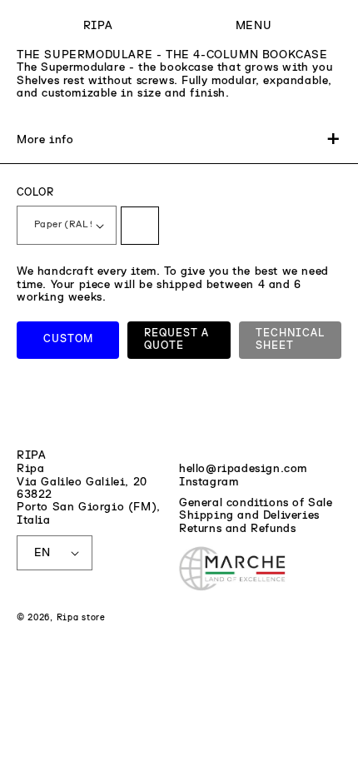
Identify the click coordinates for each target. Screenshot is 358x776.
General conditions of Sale (256, 503)
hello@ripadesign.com (243, 469)
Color (35, 192)
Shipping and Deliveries (249, 515)
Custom (68, 339)
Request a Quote (176, 340)
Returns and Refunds (237, 529)
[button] (253, 26)
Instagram (208, 482)
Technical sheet (290, 340)
